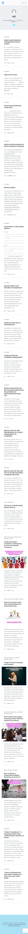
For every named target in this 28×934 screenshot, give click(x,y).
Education (6, 537)
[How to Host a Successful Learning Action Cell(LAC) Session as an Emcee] (14, 732)
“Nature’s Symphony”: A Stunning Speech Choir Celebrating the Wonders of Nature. (14, 834)
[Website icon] (14, 25)
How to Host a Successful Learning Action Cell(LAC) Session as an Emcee (13, 718)
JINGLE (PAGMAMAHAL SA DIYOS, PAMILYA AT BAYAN (14, 145)
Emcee (11, 537)
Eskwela (12, 657)
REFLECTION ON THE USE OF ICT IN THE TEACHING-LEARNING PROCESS (14, 473)
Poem (8, 502)
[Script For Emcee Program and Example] (14, 676)
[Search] (22, 2)
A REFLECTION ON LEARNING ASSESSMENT (13, 356)
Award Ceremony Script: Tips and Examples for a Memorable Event (13, 604)
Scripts (11, 659)
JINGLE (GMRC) (9, 187)
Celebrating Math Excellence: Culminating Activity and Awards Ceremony (13, 544)
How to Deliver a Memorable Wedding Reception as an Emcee (12, 775)
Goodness (6, 37)
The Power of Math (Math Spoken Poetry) (13, 506)
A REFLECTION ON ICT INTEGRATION (12, 324)
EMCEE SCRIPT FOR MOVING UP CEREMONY (13, 287)
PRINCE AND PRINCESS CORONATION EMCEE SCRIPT (12, 42)
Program (6, 538)
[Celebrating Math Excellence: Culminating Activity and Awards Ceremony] (14, 559)
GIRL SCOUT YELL (10, 75)
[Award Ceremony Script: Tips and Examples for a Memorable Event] (14, 617)
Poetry (12, 502)
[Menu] (25, 2)
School (11, 538)
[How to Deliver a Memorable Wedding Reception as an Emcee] (14, 789)
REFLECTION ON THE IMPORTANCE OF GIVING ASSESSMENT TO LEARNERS (13, 433)
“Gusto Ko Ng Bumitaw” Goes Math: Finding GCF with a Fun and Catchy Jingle (13, 875)
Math (5, 502)
